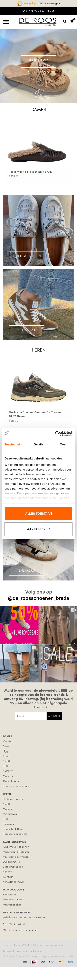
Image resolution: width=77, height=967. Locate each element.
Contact (8, 876)
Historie (7, 871)
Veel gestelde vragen (16, 856)
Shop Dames (38, 60)
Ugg (5, 751)
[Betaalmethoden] (24, 961)
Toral (5, 756)
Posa (6, 746)
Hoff (5, 766)
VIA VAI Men (10, 814)
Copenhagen (11, 781)
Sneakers (26, 330)
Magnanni (9, 809)
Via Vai (7, 741)
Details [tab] (38, 444)
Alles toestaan (38, 513)
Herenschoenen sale (15, 834)
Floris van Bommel (13, 799)
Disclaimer (9, 956)
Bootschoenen (27, 256)
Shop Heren (38, 72)
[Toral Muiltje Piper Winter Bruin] (38, 143)
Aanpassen (36, 529)
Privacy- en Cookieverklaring (31, 956)
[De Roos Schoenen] (38, 22)
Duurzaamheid (11, 861)
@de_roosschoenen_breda (38, 598)
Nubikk (6, 761)
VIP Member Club (13, 881)
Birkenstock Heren (13, 829)
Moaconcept (11, 776)
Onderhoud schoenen (16, 846)
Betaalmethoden (13, 866)
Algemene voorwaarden (61, 956)
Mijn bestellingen (13, 899)
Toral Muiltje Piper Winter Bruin (30, 171)
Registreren (9, 894)
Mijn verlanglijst (12, 904)
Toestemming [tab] (14, 444)
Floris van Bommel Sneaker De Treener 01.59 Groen (35, 414)
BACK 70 (8, 771)
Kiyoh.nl (63, 945)
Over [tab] (63, 444)
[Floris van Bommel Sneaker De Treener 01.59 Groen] (38, 383)
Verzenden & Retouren (16, 852)
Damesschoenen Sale (16, 786)
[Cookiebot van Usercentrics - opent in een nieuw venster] (55, 433)
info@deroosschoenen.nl (22, 930)
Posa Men (9, 824)
